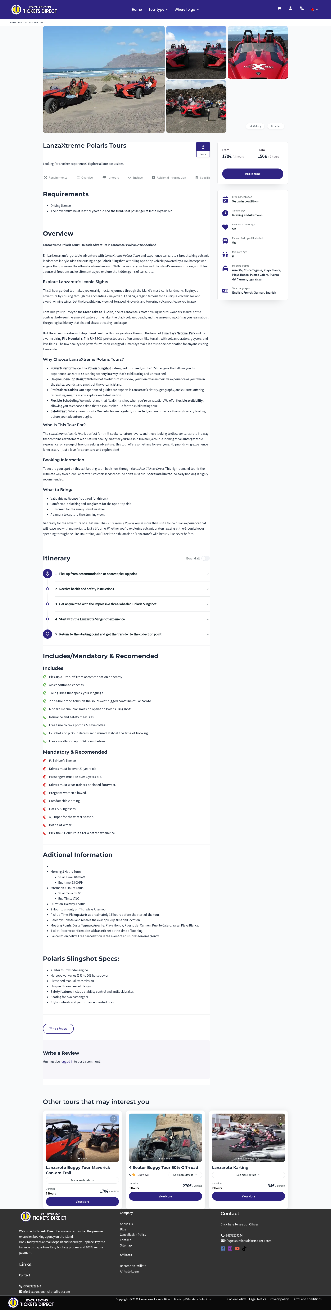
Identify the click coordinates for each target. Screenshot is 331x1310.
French (247, 292)
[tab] (79, 1158)
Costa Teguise (253, 270)
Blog (123, 1229)
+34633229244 (31, 1286)
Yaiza (258, 279)
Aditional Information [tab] (171, 177)
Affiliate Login (129, 1271)
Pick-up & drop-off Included (247, 238)
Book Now (252, 174)
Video (278, 126)
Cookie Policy (236, 1299)
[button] (166, 9)
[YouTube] (237, 1248)
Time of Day (239, 210)
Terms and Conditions (307, 1299)
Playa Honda (240, 275)
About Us (126, 1224)
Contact (125, 1240)
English (237, 292)
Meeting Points (240, 265)
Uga (251, 279)
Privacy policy (279, 1299)
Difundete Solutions (198, 1299)
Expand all (193, 558)
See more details (80, 1180)
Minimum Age (239, 252)
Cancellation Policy (133, 1235)
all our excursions (111, 164)
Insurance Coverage (243, 224)
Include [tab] (138, 177)
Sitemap (126, 1245)
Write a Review (58, 1028)
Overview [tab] (87, 177)
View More (82, 1201)
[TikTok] (244, 1248)
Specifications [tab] (209, 177)
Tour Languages (241, 288)
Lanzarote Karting (230, 1167)
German (259, 292)
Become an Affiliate (133, 1266)
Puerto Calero (259, 275)
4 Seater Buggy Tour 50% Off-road (163, 1167)
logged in (67, 1061)
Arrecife (237, 270)
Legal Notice (257, 1299)
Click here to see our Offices (240, 1224)
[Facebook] (223, 1248)
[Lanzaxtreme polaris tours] (104, 29)
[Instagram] (230, 1248)
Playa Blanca (272, 270)
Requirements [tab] (58, 177)
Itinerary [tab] (113, 177)
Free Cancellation (242, 197)
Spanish (271, 292)
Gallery (257, 126)
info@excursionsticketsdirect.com (46, 1292)
